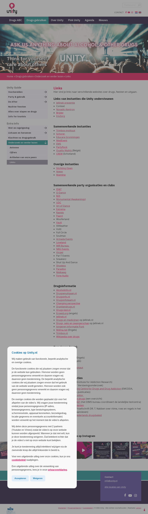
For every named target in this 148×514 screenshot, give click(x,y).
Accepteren (20, 478)
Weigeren (37, 478)
